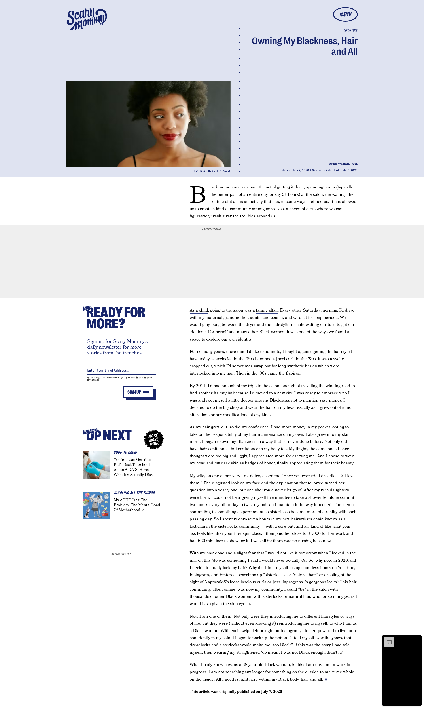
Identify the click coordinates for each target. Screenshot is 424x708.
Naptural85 (215, 582)
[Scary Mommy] (87, 18)
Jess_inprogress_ (288, 582)
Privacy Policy (93, 380)
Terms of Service (143, 377)
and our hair (245, 187)
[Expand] (386, 639)
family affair (267, 310)
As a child (199, 310)
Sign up (134, 392)
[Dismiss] (416, 639)
